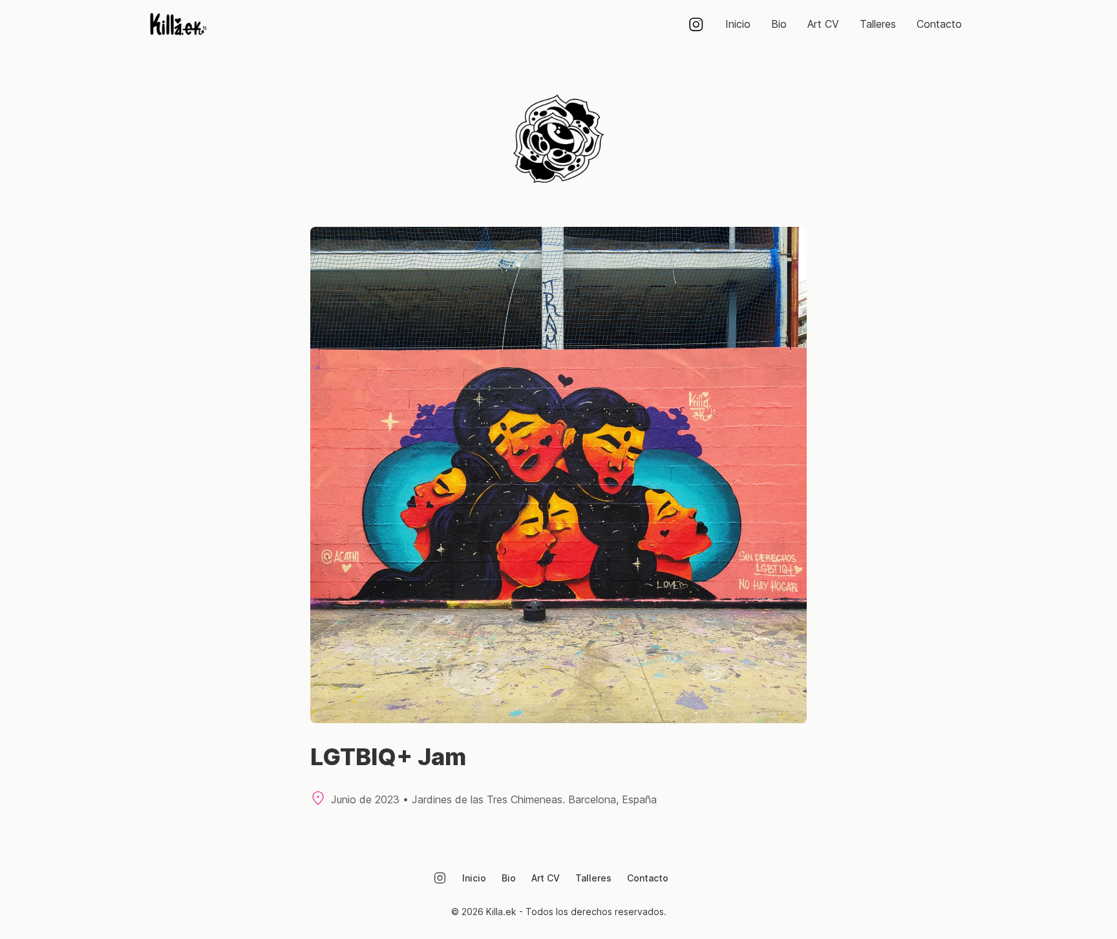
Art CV (823, 23)
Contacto (939, 23)
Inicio (737, 23)
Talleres (878, 23)
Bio (779, 23)
